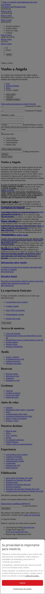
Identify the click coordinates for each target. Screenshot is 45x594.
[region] (22, 566)
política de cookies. (32, 576)
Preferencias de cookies (22, 589)
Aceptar (23, 583)
